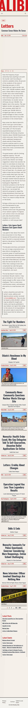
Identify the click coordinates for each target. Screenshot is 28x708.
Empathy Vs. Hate (6, 626)
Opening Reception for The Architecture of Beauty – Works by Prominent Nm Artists (12, 646)
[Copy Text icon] (10, 71)
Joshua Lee (3, 455)
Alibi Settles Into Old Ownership (9, 623)
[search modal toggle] (25, 13)
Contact (12, 701)
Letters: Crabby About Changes (9, 631)
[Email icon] (12, 71)
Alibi (2, 35)
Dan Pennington (5, 499)
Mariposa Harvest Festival (8, 640)
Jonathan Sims (4, 330)
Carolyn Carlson (5, 365)
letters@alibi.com (10, 298)
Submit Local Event (19, 701)
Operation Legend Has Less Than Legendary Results (12, 620)
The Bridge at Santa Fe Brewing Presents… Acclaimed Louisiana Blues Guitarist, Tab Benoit (13, 651)
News (3, 20)
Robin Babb (3, 410)
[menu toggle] (2, 13)
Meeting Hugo (5, 628)
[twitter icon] (8, 71)
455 (16, 608)
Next (20, 608)
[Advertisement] (14, 53)
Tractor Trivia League (7, 643)
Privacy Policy (4, 701)
